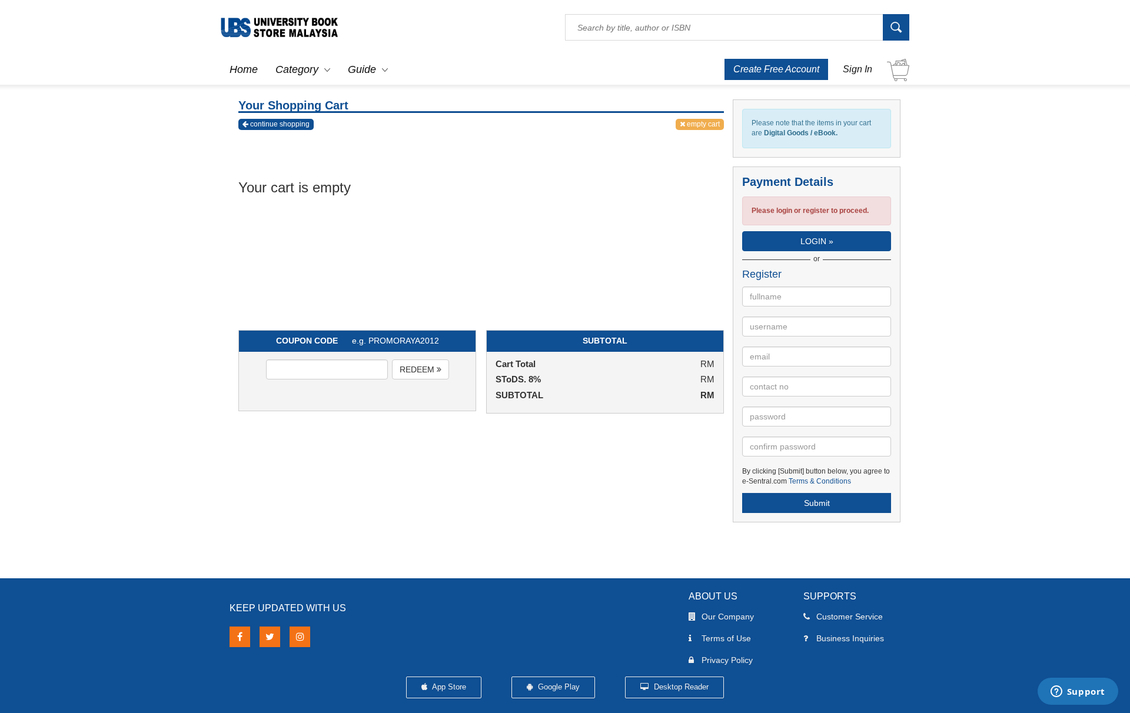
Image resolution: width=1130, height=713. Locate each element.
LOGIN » (816, 241)
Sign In (857, 69)
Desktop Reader (680, 686)
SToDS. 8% (518, 379)
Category (296, 69)
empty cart (702, 124)
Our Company (728, 616)
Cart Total (516, 364)
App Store (448, 686)
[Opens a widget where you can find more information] (1077, 692)
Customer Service (849, 616)
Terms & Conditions (820, 481)
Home (244, 69)
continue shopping (279, 124)
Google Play (558, 686)
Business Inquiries (850, 638)
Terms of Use (726, 638)
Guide (362, 69)
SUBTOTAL (519, 395)
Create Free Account (776, 69)
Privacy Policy (727, 660)
